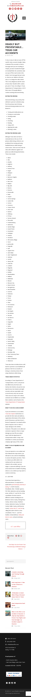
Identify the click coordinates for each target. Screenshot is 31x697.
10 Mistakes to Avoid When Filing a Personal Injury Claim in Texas (18, 595)
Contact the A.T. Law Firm (16, 508)
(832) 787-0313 (12, 638)
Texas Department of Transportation (15, 402)
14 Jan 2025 (16, 599)
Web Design (8, 693)
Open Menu (24, 18)
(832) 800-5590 (16, 4)
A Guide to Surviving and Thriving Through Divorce (18, 574)
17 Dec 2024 (16, 626)
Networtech (17, 693)
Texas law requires (10, 413)
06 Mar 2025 (16, 588)
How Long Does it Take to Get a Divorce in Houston (18, 584)
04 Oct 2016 (10, 55)
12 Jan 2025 (16, 607)
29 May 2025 (16, 578)
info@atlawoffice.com (16, 6)
